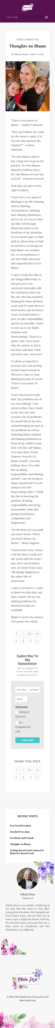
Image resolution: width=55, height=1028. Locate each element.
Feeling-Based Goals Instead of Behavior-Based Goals (27, 852)
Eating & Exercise (22, 714)
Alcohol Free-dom (19, 831)
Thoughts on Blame (20, 844)
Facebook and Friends (22, 838)
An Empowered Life (23, 727)
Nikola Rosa (21, 54)
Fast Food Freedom (20, 825)
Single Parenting (27, 39)
